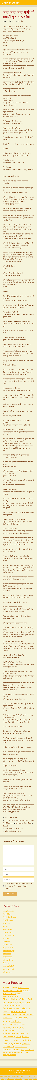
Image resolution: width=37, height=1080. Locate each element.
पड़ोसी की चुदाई (7, 954)
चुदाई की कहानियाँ (8, 948)
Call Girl (19, 993)
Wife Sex (6, 938)
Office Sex (6, 923)
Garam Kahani (18, 1011)
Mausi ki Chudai (25, 1033)
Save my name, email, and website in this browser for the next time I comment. (18, 886)
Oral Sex (19, 1040)
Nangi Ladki (28, 823)
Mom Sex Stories (9, 1037)
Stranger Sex (7, 929)
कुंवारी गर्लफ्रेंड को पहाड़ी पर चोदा (14, 828)
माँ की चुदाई (6, 963)
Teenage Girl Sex (9, 935)
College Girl (25, 999)
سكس (2, 1079)
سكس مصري (27, 1079)
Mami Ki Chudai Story (9, 1030)
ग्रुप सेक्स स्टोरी (7, 945)
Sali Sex (5, 926)
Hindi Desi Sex (10, 1014)
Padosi (5, 826)
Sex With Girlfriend (11, 1049)
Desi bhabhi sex (8, 823)
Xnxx (35, 1079)
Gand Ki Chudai (23, 1008)
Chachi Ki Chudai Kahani (11, 996)
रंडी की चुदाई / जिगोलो (9, 966)
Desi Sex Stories (11, 2)
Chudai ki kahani (28, 820)
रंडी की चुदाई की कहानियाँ (9, 1055)
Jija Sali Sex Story (21, 1024)
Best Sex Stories (23, 988)
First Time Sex (8, 920)
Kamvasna (19, 823)
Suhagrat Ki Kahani (27, 1050)
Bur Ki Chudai (9, 993)
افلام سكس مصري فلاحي (14, 1079)
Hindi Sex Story (7, 1018)
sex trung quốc (17, 1076)
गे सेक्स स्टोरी (6, 941)
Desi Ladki (25, 1002)
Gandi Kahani (9, 1008)
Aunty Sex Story (11, 817)
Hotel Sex (7, 1021)
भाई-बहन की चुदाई (8, 960)
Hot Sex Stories (9, 1024)
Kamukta (7, 1027)
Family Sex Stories (9, 917)
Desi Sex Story (6, 1005)
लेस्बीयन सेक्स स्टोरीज (9, 969)
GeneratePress (18, 1072)
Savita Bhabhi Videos (21, 1047)
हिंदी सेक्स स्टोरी (7, 972)
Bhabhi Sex (7, 914)
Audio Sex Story (10, 988)
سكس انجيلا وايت (31, 1076)
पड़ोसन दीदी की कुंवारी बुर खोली (14, 831)
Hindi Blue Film (5, 1076)
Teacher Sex (7, 932)
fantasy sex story (15, 1005)
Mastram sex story (11, 1033)
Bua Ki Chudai (26, 991)
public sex (26, 1044)
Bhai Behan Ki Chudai (13, 820)
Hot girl (16, 1021)
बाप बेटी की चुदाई (7, 957)
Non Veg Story (8, 1040)
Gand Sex (6, 1012)
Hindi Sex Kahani (25, 1014)
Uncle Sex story (14, 1052)
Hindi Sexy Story (20, 1018)
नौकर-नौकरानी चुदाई (8, 951)
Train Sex (5, 1052)
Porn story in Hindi (12, 1043)
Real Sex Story (9, 1047)
